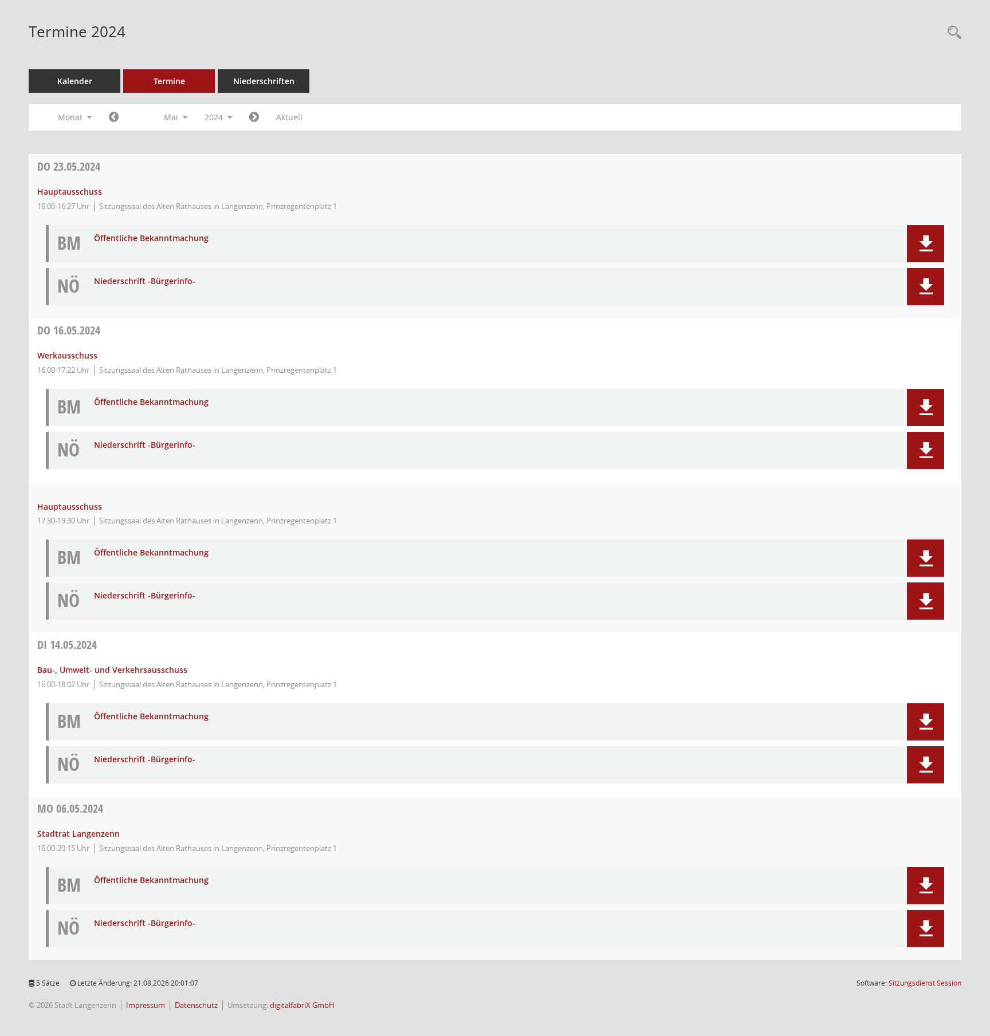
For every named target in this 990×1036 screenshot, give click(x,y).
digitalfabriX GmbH (302, 1005)
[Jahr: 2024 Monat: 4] (113, 117)
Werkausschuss (67, 355)
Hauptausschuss (69, 191)
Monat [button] (71, 117)
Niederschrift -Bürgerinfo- (144, 281)
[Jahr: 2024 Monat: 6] (254, 117)
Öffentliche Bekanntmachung (151, 238)
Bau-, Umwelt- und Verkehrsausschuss (112, 669)
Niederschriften (263, 81)
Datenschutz (196, 1005)
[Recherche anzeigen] (951, 32)
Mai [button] (172, 117)
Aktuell (289, 117)
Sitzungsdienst (925, 983)
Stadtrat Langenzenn (78, 833)
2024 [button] (215, 117)
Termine (169, 81)
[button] (925, 243)
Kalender (74, 81)
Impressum (145, 1005)
